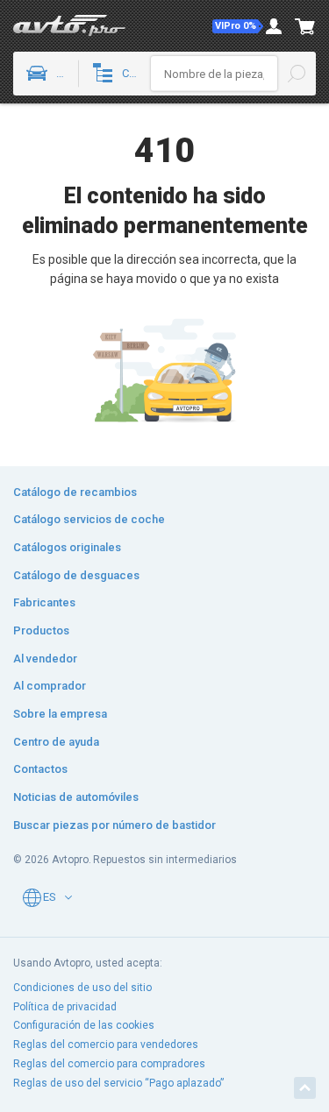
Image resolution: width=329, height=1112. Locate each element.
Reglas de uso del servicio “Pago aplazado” (118, 1083)
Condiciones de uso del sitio (82, 987)
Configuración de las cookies (83, 1025)
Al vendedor (45, 658)
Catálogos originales (67, 547)
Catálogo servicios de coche (89, 519)
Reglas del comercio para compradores (109, 1064)
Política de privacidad (65, 1007)
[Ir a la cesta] (305, 26)
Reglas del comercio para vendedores (105, 1044)
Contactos (40, 769)
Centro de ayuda (56, 741)
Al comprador (49, 685)
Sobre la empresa (60, 713)
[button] (237, 26)
